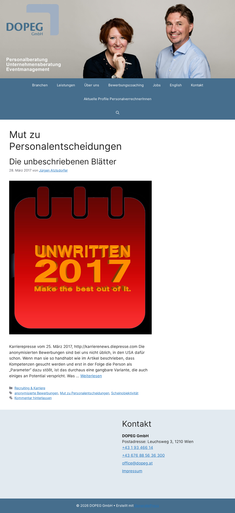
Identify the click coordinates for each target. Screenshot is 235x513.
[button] (117, 113)
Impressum (132, 471)
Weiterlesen (91, 376)
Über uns (91, 85)
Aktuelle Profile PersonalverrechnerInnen (117, 99)
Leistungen (66, 85)
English (176, 85)
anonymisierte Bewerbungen (36, 393)
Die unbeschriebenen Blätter (62, 161)
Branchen (40, 85)
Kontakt (197, 85)
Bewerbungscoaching (126, 85)
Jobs (157, 85)
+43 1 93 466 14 (137, 447)
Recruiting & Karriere (29, 388)
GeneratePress (146, 505)
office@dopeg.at (137, 463)
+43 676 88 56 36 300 (143, 455)
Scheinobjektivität (124, 393)
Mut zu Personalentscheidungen (84, 393)
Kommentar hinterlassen (33, 398)
